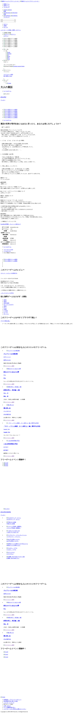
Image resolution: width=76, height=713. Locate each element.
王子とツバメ (7, 357)
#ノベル (6, 312)
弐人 (5, 375)
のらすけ (3, 97)
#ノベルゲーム (7, 91)
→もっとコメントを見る (7, 293)
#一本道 (6, 310)
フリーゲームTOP (8, 249)
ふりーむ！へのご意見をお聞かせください (15, 709)
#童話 (5, 306)
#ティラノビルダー (9, 304)
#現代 (5, 300)
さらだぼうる (7, 411)
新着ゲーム (7, 4)
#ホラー (6, 24)
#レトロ (6, 27)
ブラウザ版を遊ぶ (5, 321)
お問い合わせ (7, 706)
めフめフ (6, 447)
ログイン (18, 30)
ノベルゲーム (7, 251)
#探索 (5, 25)
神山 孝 (6, 393)
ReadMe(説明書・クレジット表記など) (11, 224)
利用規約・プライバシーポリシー (12, 699)
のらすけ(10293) (6, 512)
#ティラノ (6, 314)
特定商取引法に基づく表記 (11, 701)
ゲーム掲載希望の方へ (9, 707)
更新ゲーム (7, 5)
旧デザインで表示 (8, 704)
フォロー (3, 100)
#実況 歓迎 (6, 303)
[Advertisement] (12, 335)
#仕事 (5, 309)
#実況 (5, 301)
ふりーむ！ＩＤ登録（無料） (8, 30)
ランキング (7, 7)
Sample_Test (7, 429)
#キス (5, 307)
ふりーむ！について (9, 702)
